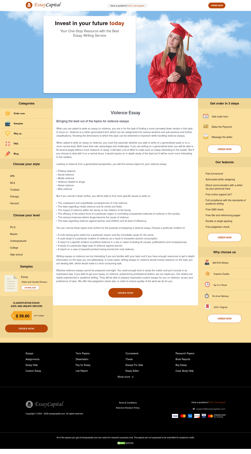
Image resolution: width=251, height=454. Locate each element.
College (14, 247)
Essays (29, 353)
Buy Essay (181, 365)
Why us (18, 133)
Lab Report (82, 370)
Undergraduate (18, 240)
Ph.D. (13, 227)
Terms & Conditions (128, 402)
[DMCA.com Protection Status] (125, 443)
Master (14, 234)
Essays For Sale (134, 365)
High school (16, 254)
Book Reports (183, 359)
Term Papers (83, 353)
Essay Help (32, 365)
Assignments (32, 359)
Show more (123, 376)
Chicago (14, 196)
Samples (18, 123)
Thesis (129, 359)
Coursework (132, 353)
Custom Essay (33, 370)
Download (30, 287)
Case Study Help (185, 370)
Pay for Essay (83, 365)
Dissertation (82, 359)
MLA (12, 182)
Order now (217, 5)
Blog (16, 153)
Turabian (15, 189)
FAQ (16, 143)
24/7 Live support (136, 5)
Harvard (14, 203)
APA (12, 176)
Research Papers (185, 353)
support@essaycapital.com (210, 408)
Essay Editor (132, 370)
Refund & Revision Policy (128, 407)
